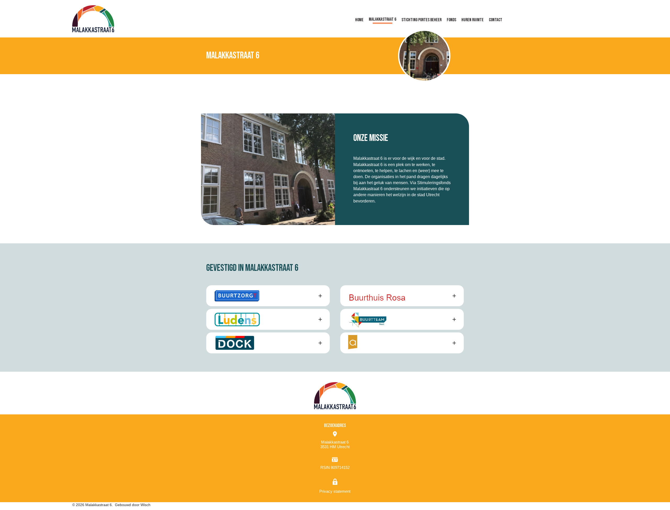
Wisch (145, 505)
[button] (268, 295)
